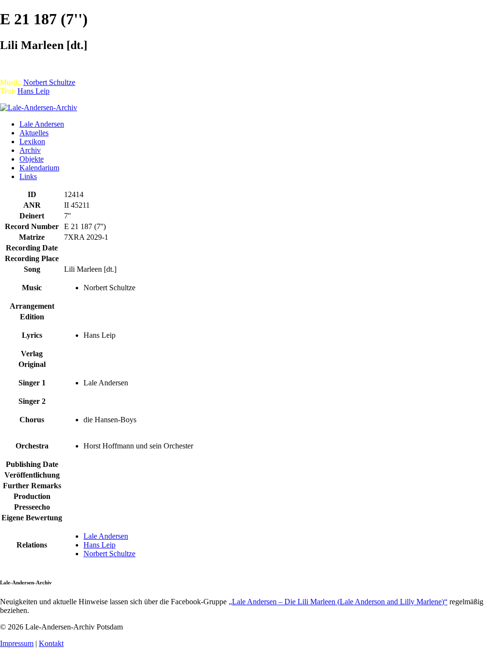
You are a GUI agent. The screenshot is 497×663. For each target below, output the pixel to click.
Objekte (31, 159)
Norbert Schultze (49, 82)
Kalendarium (39, 168)
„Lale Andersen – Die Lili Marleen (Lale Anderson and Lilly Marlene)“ (338, 601)
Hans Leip (33, 91)
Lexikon (32, 141)
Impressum (16, 643)
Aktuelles (34, 133)
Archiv (30, 150)
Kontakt (51, 643)
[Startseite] (38, 107)
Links (28, 176)
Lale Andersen (41, 124)
